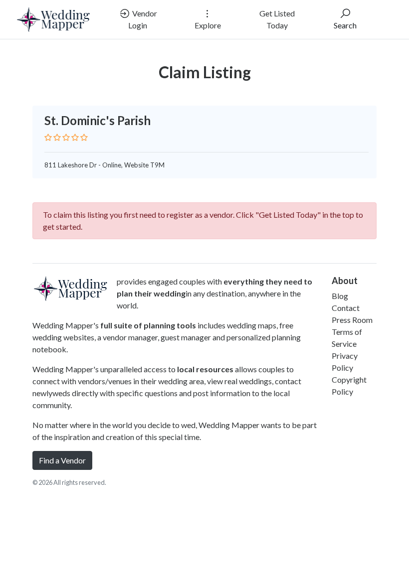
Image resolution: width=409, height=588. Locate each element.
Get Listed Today (277, 19)
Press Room (352, 319)
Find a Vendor (62, 460)
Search (345, 25)
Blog (340, 295)
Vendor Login (142, 19)
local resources (205, 369)
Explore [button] (208, 25)
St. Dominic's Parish (97, 120)
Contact (346, 307)
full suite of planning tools (148, 325)
